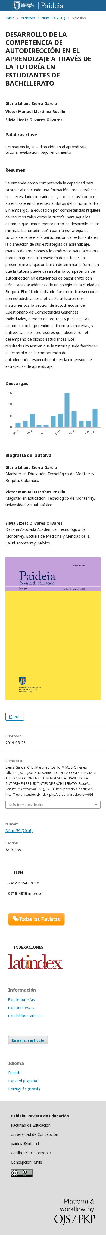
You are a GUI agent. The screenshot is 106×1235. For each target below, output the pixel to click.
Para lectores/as (21, 999)
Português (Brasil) (24, 1089)
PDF (16, 716)
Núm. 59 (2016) (53, 17)
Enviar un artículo (28, 1040)
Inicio (9, 17)
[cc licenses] (22, 1175)
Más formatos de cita (26, 804)
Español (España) (23, 1080)
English (14, 1072)
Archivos (28, 17)
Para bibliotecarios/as (25, 1015)
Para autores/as (21, 1007)
